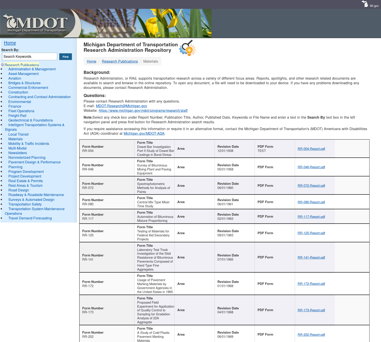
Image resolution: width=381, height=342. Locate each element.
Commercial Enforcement (28, 87)
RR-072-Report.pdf (311, 185)
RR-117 (87, 218)
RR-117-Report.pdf (311, 216)
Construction (18, 92)
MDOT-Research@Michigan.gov (121, 105)
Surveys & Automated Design (31, 199)
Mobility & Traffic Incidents (28, 143)
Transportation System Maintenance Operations (35, 211)
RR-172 (87, 285)
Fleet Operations (21, 110)
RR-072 (87, 187)
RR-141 (87, 259)
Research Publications (22, 64)
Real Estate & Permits (25, 180)
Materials (15, 138)
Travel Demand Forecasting (30, 218)
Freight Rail (17, 115)
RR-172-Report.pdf (311, 283)
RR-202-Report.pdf (311, 334)
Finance (14, 106)
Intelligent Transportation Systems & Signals (35, 127)
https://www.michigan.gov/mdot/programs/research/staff (143, 110)
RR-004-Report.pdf (311, 148)
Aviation (14, 78)
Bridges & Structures (24, 82)
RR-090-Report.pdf (311, 202)
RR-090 (87, 204)
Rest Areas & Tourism (25, 185)
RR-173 (87, 312)
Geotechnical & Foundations (30, 120)
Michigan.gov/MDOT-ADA (144, 133)
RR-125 (87, 235)
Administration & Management (32, 68)
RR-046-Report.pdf (311, 166)
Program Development (26, 171)
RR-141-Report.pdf (311, 257)
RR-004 (87, 150)
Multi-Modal (17, 148)
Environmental (19, 101)
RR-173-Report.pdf (311, 310)
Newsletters (17, 152)
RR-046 (87, 169)
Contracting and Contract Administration (39, 96)
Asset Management (23, 73)
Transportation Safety (25, 204)
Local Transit (18, 134)
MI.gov (374, 6)
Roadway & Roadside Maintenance (36, 194)
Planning (15, 166)
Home (10, 42)
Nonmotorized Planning (26, 157)
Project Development (24, 176)
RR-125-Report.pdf (311, 232)
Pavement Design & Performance (34, 161)
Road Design (18, 189)
